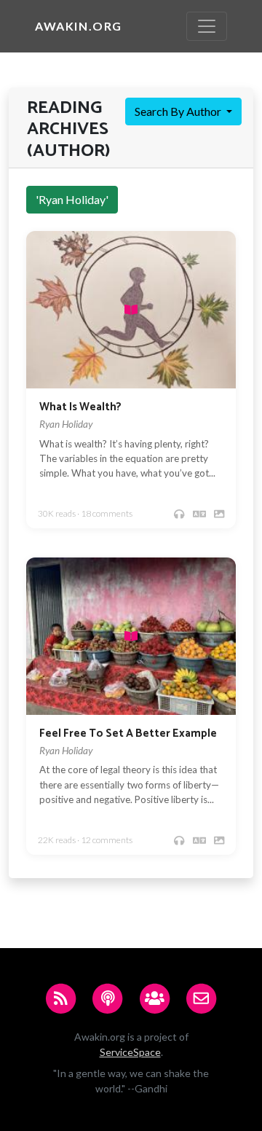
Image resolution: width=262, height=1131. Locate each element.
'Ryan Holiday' (72, 199)
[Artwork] (219, 514)
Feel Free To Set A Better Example (128, 733)
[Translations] (199, 514)
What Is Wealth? (80, 407)
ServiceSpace (130, 1052)
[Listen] (179, 514)
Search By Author (179, 111)
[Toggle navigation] (206, 26)
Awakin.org (78, 26)
